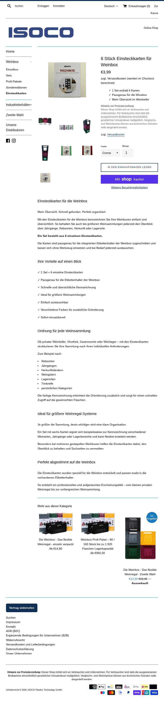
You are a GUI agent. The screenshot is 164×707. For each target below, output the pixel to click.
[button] (111, 6)
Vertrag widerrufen (21, 607)
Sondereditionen (16, 87)
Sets (9, 75)
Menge (125, 146)
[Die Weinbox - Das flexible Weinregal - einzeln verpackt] (56, 523)
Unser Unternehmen (19, 653)
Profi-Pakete (14, 81)
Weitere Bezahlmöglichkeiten (129, 187)
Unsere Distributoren (15, 127)
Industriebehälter (19, 104)
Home (10, 51)
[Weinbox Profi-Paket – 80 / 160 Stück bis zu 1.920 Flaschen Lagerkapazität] (98, 523)
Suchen (11, 617)
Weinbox (18, 61)
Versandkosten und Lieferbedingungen (30, 644)
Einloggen (43, 6)
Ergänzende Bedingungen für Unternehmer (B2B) (37, 635)
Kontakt (11, 626)
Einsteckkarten (16, 93)
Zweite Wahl (15, 115)
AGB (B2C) (13, 631)
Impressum (13, 622)
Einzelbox (12, 69)
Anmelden (59, 6)
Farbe (104, 146)
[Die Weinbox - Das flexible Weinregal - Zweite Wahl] (140, 538)
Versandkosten (115, 134)
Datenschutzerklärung (20, 649)
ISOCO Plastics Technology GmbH (45, 690)
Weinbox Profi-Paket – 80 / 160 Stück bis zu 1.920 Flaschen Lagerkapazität (98, 544)
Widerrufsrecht (15, 640)
